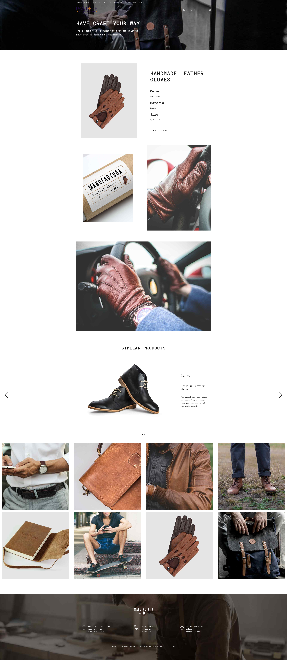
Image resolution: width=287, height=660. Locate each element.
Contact (172, 646)
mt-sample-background (131, 646)
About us (115, 646)
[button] (8, 395)
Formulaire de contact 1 (154, 646)
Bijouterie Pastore (192, 10)
